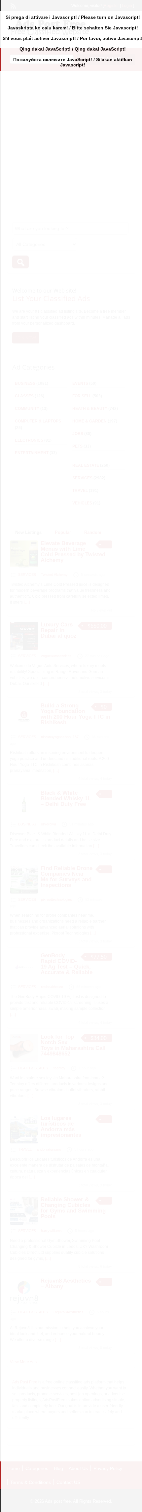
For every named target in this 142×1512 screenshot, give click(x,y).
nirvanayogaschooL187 (60, 737)
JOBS (77, 433)
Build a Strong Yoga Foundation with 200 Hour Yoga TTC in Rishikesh (75, 714)
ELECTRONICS (29, 440)
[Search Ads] (20, 262)
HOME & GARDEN (89, 421)
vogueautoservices (56, 656)
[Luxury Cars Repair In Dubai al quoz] (24, 648)
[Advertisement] (71, 143)
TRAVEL (80, 490)
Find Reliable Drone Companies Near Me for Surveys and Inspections (66, 876)
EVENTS (80, 383)
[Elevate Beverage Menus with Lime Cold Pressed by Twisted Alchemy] (24, 567)
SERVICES (82, 478)
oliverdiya (48, 824)
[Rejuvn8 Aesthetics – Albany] (24, 1304)
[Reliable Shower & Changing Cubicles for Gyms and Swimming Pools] (24, 1223)
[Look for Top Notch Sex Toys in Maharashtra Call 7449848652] (24, 1060)
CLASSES (24, 396)
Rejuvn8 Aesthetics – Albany (66, 1284)
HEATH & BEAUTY (89, 408)
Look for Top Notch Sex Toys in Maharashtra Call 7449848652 (73, 1045)
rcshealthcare (52, 987)
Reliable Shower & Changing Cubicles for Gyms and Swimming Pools (73, 1207)
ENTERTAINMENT (32, 453)
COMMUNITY (27, 408)
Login (127, 5)
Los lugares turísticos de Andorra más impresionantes (61, 1126)
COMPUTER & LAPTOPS (38, 421)
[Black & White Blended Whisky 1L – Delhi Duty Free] (24, 817)
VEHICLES (82, 503)
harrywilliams (51, 1231)
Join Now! (26, 338)
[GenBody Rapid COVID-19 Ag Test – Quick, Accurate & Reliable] (24, 979)
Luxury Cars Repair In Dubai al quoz (59, 630)
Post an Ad (106, 59)
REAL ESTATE (85, 465)
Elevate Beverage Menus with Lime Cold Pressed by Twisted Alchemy (73, 551)
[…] (27, 602)
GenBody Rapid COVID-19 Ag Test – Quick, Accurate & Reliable (66, 963)
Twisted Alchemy (54, 575)
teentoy (59, 1068)
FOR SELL (81, 396)
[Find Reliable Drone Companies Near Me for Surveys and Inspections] (24, 892)
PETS (77, 446)
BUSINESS (25, 383)
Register (111, 5)
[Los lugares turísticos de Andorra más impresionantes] (24, 1142)
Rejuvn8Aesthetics (68, 1312)
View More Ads (23, 1362)
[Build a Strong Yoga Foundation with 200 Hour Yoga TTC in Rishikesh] (24, 729)
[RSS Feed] (12, 5)
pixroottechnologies (56, 899)
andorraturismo (49, 1149)
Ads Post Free (24, 1382)
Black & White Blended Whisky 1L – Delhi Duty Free (66, 798)
